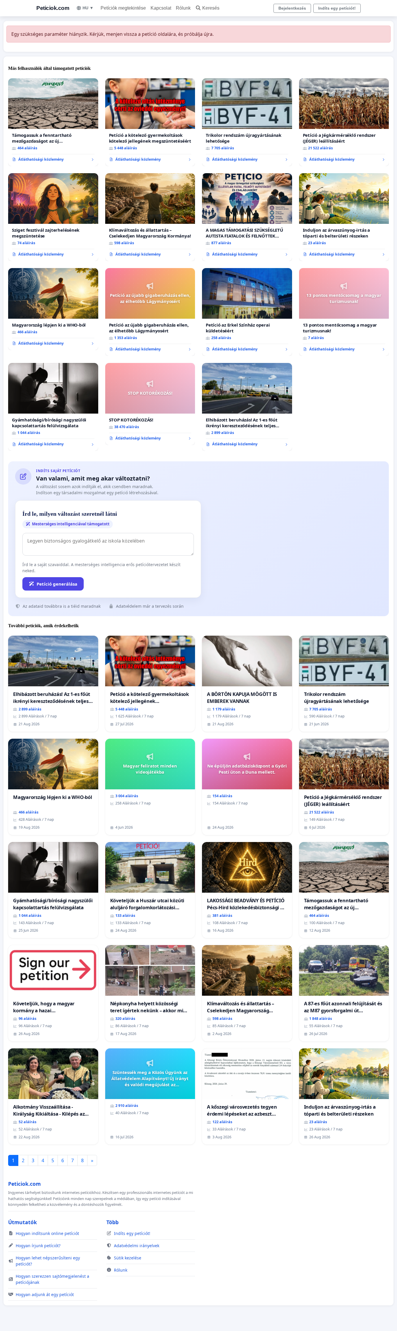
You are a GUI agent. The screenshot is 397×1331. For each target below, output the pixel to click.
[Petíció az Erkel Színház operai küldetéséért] (247, 312)
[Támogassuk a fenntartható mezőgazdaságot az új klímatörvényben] (53, 122)
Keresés (210, 8)
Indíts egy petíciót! (337, 8)
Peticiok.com (52, 8)
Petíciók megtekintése (123, 8)
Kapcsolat (161, 8)
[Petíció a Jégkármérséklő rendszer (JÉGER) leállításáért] (344, 122)
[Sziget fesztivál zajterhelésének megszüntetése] (53, 217)
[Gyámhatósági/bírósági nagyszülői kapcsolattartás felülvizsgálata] (53, 407)
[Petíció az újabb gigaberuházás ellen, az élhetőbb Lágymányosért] (150, 312)
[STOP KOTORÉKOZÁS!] (150, 404)
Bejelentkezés (292, 8)
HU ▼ (88, 8)
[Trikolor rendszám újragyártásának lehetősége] (247, 122)
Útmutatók (22, 1222)
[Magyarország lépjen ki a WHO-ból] (53, 309)
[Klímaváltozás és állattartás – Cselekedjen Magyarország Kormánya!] (150, 217)
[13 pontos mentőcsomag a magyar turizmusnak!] (344, 312)
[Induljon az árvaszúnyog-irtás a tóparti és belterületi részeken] (344, 217)
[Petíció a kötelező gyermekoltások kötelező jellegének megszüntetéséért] (150, 122)
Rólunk (183, 8)
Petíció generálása (57, 584)
